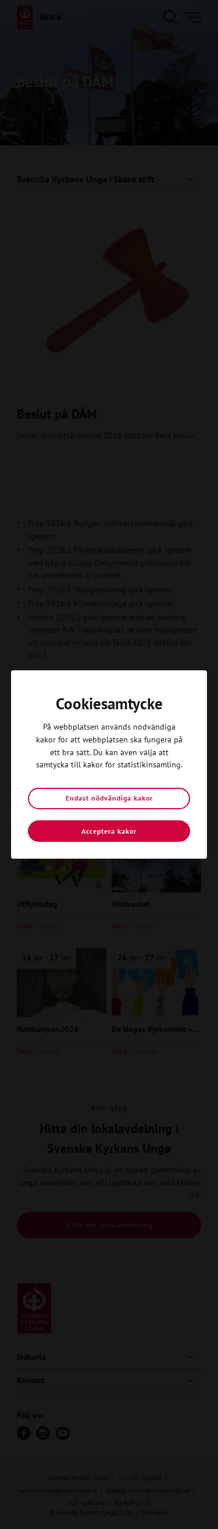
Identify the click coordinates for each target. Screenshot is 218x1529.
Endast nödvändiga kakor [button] (109, 798)
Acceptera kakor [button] (109, 831)
